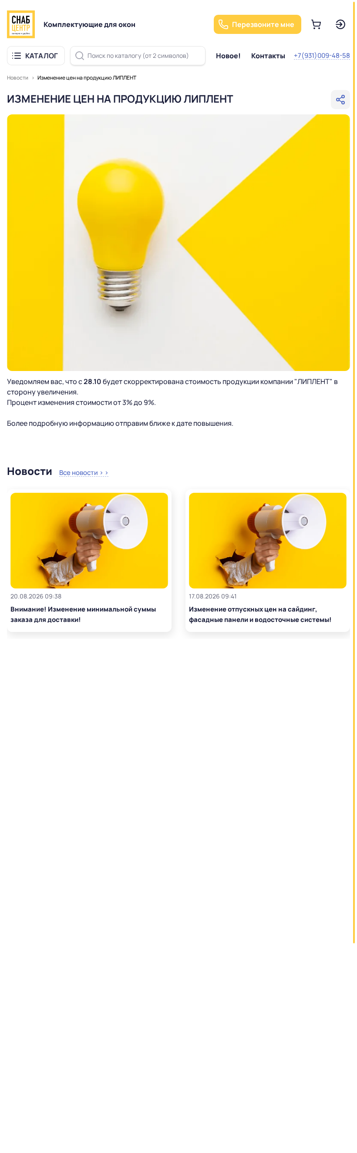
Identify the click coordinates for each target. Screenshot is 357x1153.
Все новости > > (83, 472)
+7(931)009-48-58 (322, 55)
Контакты (268, 55)
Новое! (228, 55)
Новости (17, 77)
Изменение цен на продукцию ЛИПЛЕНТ (86, 77)
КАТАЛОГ (41, 55)
